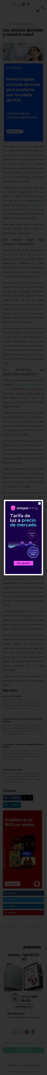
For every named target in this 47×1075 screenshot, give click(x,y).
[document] (23, 537)
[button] (39, 503)
